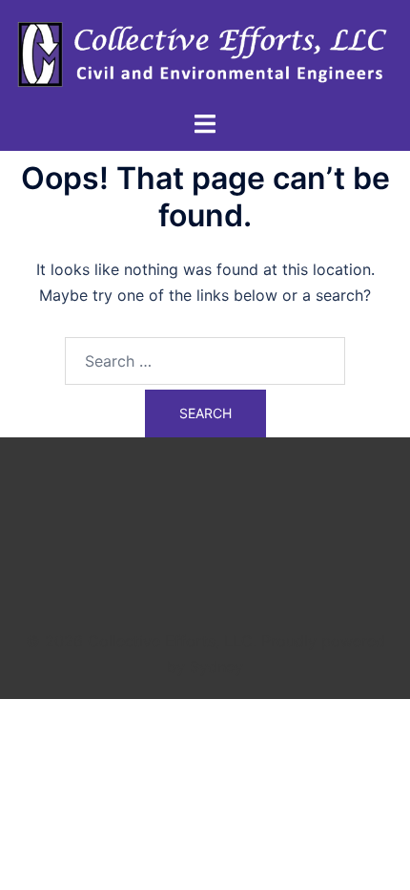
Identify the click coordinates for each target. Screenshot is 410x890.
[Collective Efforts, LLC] (205, 53)
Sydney (216, 666)
